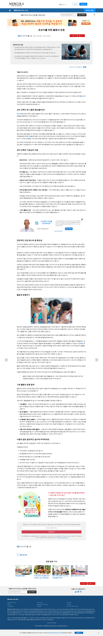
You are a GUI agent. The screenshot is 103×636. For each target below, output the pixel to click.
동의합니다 (78, 632)
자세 (30, 136)
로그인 (75, 4)
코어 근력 (20, 114)
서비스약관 (60, 632)
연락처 (9, 604)
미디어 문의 (40, 602)
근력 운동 (79, 96)
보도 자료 (69, 602)
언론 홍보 (39, 606)
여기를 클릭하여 (31, 617)
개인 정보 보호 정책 (52, 632)
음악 (80, 343)
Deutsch (62, 7)
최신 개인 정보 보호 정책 (72, 606)
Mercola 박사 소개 (21, 10)
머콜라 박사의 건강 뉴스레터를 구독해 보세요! (33, 15)
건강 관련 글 (10, 606)
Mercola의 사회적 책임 (42, 604)
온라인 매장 (90, 10)
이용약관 (69, 604)
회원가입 (83, 4)
